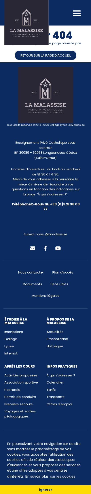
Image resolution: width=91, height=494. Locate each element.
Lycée (9, 346)
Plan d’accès (62, 272)
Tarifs (51, 389)
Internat (11, 353)
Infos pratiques (62, 366)
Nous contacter (31, 272)
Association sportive (21, 382)
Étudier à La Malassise (15, 321)
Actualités (55, 331)
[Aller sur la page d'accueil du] (26, 22)
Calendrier (55, 382)
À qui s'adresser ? (61, 375)
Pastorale (12, 389)
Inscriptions (13, 331)
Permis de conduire (20, 396)
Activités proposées (21, 375)
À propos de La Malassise (60, 321)
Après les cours (19, 366)
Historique (55, 346)
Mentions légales (45, 295)
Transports (55, 396)
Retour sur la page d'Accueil (46, 55)
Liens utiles (59, 284)
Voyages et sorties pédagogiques (20, 414)
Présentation (57, 339)
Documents (32, 284)
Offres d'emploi (59, 404)
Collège (10, 339)
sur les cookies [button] (62, 476)
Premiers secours (18, 404)
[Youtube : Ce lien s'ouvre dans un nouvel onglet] (58, 248)
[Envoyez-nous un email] (32, 248)
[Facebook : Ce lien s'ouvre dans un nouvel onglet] (45, 248)
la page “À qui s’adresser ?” (45, 194)
